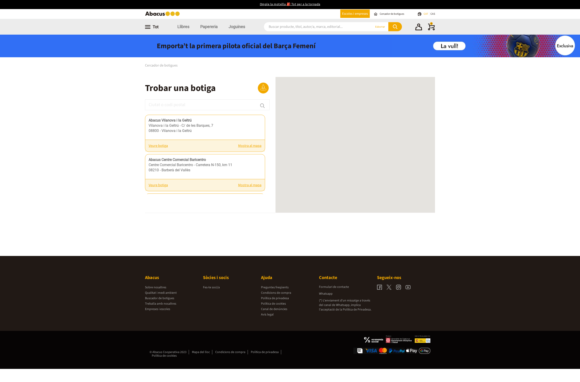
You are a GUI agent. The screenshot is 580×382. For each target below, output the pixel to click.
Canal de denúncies (274, 309)
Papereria (209, 26)
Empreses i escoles (157, 309)
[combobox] (312, 27)
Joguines (237, 26)
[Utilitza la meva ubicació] (263, 88)
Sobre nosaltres (155, 287)
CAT (426, 14)
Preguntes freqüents (275, 287)
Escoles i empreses (355, 13)
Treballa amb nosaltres (160, 303)
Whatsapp (326, 293)
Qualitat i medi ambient (161, 293)
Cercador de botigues (161, 65)
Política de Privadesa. (357, 309)
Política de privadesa (275, 298)
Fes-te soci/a (211, 287)
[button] (418, 27)
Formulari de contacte (334, 287)
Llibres (183, 26)
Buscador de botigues (159, 298)
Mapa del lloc (201, 352)
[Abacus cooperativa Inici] (163, 15)
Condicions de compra (276, 293)
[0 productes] (431, 29)
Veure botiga (158, 145)
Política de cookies (273, 303)
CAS (432, 14)
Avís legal (267, 314)
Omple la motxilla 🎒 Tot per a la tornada (290, 4)
